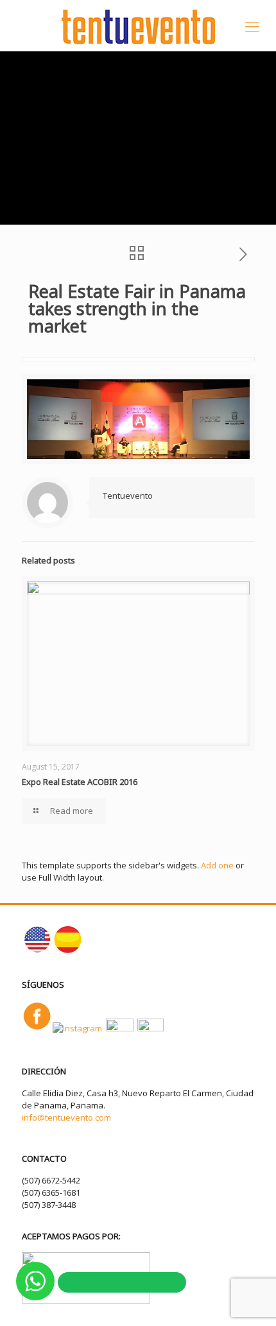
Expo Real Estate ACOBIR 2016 (79, 782)
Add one (217, 865)
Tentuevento (127, 495)
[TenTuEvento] (138, 25)
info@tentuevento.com (66, 1117)
